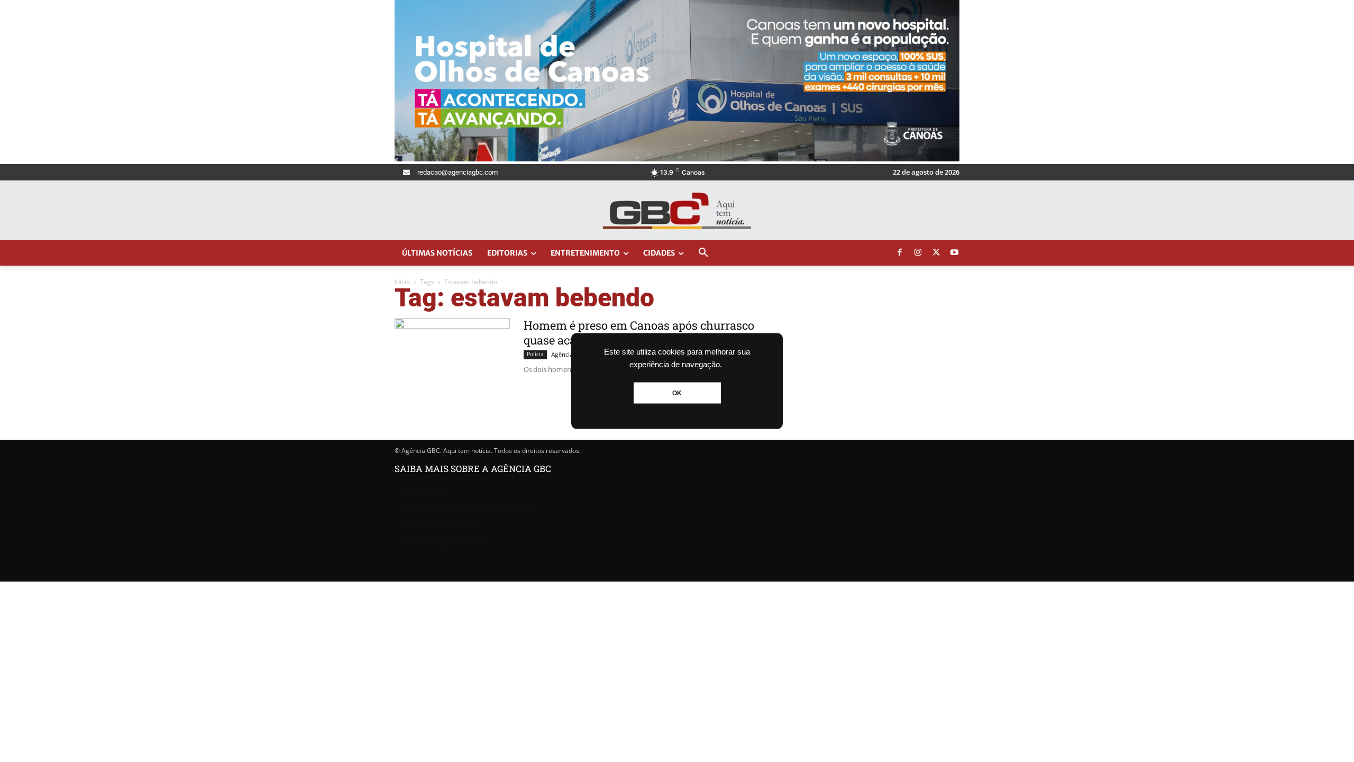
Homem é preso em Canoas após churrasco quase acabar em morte (639, 333)
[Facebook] (899, 253)
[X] (936, 253)
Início (402, 281)
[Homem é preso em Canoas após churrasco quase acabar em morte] (452, 357)
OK (677, 393)
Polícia (535, 354)
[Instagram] (918, 253)
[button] (703, 253)
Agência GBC (568, 354)
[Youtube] (954, 253)
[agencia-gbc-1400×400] (677, 158)
